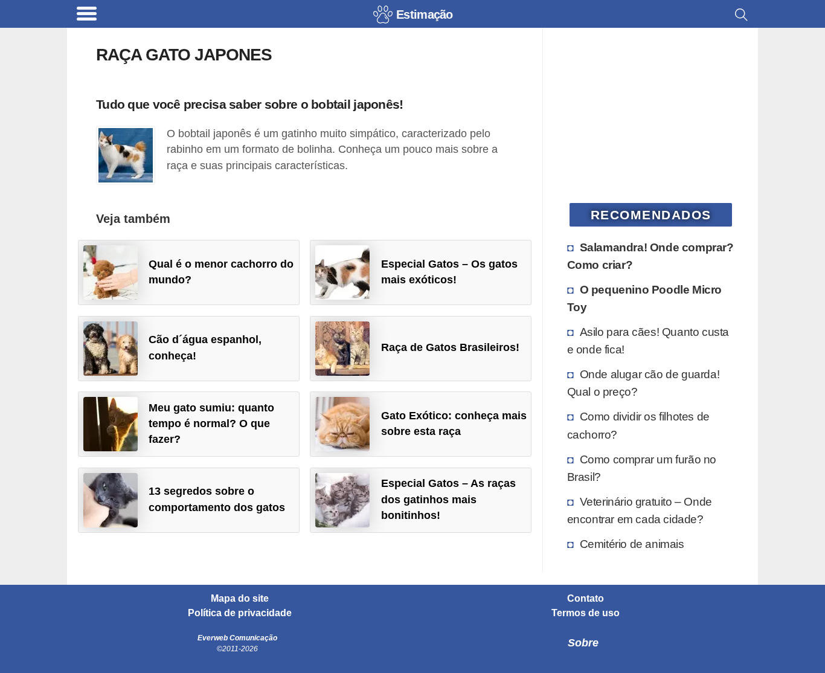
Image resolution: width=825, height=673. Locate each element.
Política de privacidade (240, 613)
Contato (585, 599)
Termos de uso (585, 613)
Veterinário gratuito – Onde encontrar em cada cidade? (639, 510)
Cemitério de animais (632, 543)
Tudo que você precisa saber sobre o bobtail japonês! (249, 104)
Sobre (583, 643)
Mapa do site (240, 599)
